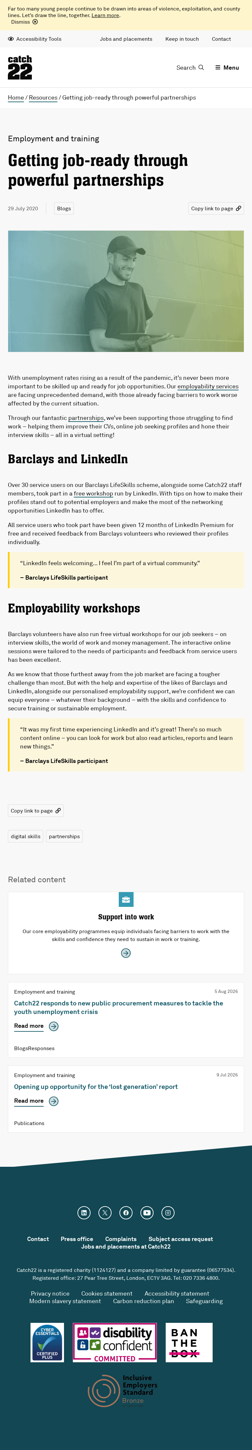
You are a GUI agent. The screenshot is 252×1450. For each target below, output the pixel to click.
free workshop (93, 493)
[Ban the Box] (189, 1342)
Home (16, 97)
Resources (43, 97)
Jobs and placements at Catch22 (126, 1246)
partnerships (86, 417)
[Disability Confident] (115, 1342)
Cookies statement (107, 1293)
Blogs (64, 208)
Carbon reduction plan (143, 1300)
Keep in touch (182, 38)
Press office (77, 1238)
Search (186, 67)
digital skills (25, 836)
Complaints (120, 1238)
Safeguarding (204, 1300)
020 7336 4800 (200, 1278)
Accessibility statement (177, 1293)
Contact (221, 38)
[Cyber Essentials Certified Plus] (47, 1342)
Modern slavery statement (65, 1300)
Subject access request (181, 1238)
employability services (208, 386)
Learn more (105, 15)
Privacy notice (50, 1293)
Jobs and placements (126, 38)
